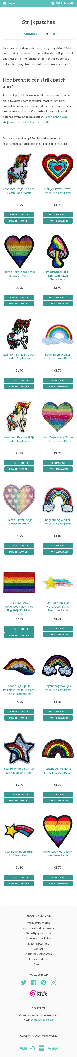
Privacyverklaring (38, 959)
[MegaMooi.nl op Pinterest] (43, 981)
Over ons (38, 964)
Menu (11, 3)
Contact (38, 948)
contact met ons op (42, 1019)
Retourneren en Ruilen (38, 938)
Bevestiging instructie (38, 933)
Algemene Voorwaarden (38, 953)
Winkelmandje (65, 3)
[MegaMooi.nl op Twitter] (24, 981)
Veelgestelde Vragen (38, 922)
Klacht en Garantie (38, 943)
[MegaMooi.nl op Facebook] (33, 981)
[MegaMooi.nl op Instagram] (53, 981)
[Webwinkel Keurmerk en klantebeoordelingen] (38, 998)
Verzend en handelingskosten (39, 928)
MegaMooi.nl (49, 1035)
